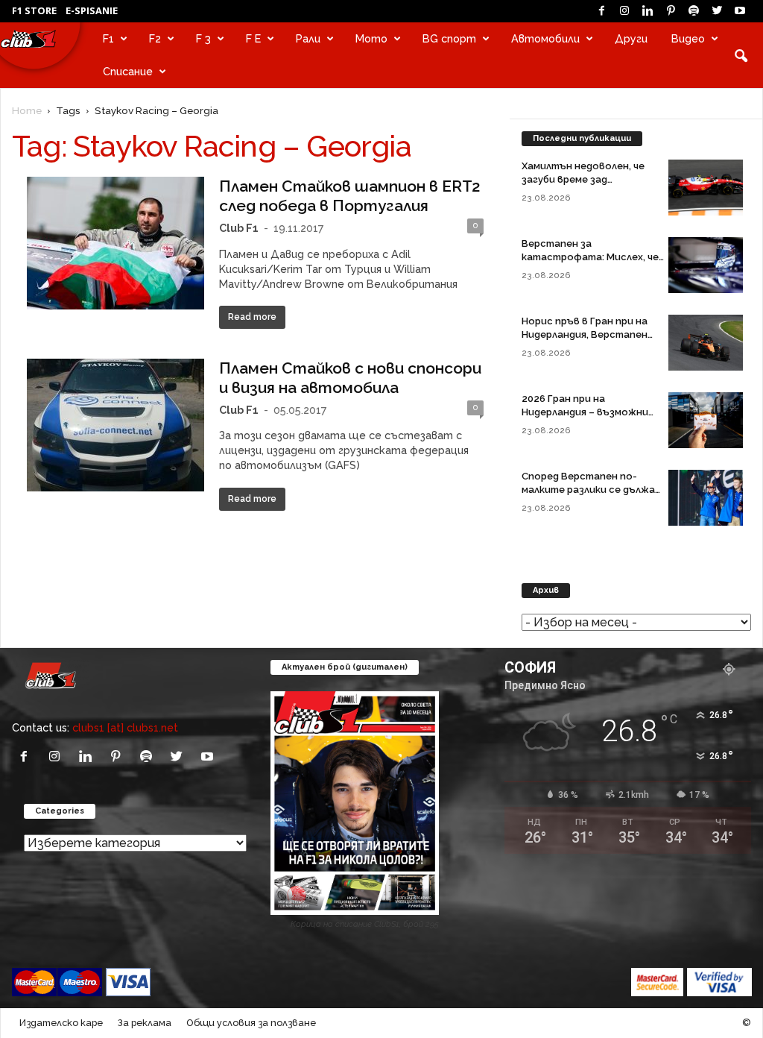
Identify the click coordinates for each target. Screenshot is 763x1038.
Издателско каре (61, 1022)
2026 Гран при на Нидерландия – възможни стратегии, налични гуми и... (593, 412)
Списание (128, 71)
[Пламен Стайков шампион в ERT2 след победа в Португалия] (115, 243)
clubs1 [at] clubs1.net (125, 727)
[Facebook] (601, 11)
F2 (155, 38)
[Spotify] (694, 11)
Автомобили (545, 38)
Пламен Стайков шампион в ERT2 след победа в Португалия (350, 196)
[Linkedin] (647, 11)
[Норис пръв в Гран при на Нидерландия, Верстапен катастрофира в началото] (705, 343)
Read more (252, 317)
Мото (371, 38)
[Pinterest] (671, 11)
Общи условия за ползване (251, 1022)
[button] (740, 55)
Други (631, 38)
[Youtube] (740, 11)
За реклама (144, 1022)
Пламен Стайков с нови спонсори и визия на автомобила (350, 378)
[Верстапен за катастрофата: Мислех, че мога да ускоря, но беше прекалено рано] (705, 265)
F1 (108, 38)
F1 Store (34, 10)
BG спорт (449, 38)
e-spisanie (92, 10)
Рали (308, 38)
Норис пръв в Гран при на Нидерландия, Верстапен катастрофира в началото (591, 334)
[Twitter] (717, 11)
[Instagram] (624, 11)
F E (253, 38)
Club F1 (239, 227)
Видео (688, 38)
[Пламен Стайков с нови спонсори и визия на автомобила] (115, 425)
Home (27, 110)
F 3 (203, 38)
